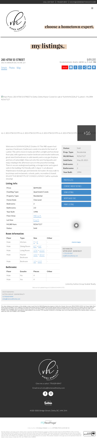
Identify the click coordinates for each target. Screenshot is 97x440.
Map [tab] (19, 67)
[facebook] (45, 394)
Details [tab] (4, 67)
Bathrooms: (11, 267)
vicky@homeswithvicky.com (70, 256)
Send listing (68, 192)
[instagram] (51, 394)
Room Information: (15, 233)
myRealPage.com (49, 423)
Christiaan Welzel (41, 428)
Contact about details (72, 186)
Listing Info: (12, 183)
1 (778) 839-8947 (68, 253)
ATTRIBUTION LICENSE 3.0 (60, 428)
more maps (76, 242)
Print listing (69, 204)
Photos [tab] (12, 67)
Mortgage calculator (77, 198)
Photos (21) (68, 180)
